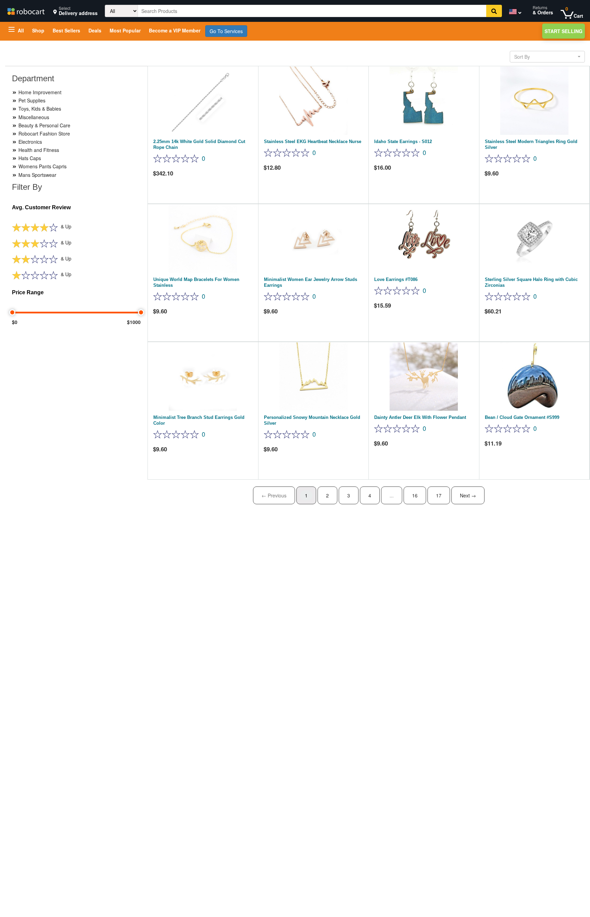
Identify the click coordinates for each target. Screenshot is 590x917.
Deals (94, 30)
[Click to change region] (513, 12)
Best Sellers (66, 30)
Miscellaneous (33, 117)
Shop (38, 30)
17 (438, 495)
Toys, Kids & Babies (39, 108)
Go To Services (226, 31)
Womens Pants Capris (42, 166)
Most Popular (125, 30)
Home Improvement (39, 92)
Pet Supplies (31, 100)
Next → (468, 495)
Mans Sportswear (36, 174)
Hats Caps (29, 158)
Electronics (29, 141)
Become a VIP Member (174, 30)
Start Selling (563, 31)
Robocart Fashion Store (43, 133)
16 (415, 495)
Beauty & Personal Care (43, 125)
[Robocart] (25, 10)
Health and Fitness (38, 149)
